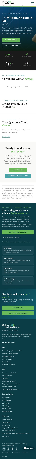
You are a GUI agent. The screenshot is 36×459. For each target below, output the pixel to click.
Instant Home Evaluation (18, 176)
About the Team (7, 419)
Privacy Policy (6, 453)
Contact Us (6, 137)
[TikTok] (16, 449)
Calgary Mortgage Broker (10, 428)
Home (4, 13)
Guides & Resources (8, 431)
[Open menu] (32, 3)
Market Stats (6, 425)
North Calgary (6, 400)
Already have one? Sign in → (12, 237)
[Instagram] (4, 449)
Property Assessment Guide (11, 384)
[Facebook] (8, 449)
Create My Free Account (18, 232)
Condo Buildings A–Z (8, 356)
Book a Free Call (18, 170)
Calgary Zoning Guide (9, 387)
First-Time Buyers (7, 359)
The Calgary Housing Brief (10, 433)
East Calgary (6, 403)
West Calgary (6, 406)
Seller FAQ (5, 378)
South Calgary (6, 408)
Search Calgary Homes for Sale (12, 351)
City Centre (6, 397)
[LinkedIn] (12, 449)
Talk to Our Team (11, 45)
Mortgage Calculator (8, 364)
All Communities (7, 411)
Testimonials (6, 422)
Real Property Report (9, 381)
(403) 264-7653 (8, 343)
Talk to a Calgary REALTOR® (10, 389)
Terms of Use (16, 453)
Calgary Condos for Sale (10, 353)
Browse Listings (11, 40)
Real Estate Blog (24, 433)
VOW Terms (25, 453)
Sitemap (4, 456)
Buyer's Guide (6, 362)
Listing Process (7, 375)
